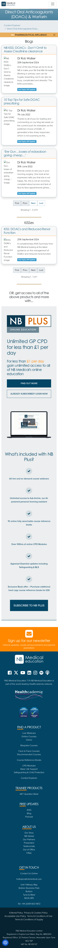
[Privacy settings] (5, 942)
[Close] (53, 432)
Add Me (29, 507)
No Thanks (29, 514)
